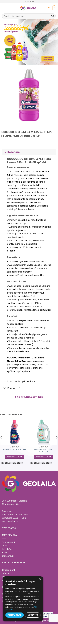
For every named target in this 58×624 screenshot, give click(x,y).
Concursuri (7, 555)
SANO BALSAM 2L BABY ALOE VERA (43, 450)
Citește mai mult (14, 457)
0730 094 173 (9, 528)
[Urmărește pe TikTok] (30, 2)
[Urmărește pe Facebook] (25, 2)
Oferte (5, 545)
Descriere (13, 152)
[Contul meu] (49, 8)
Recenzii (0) (14, 388)
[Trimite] (52, 16)
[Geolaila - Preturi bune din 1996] (28, 8)
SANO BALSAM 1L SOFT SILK (14, 449)
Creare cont (8, 542)
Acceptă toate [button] (14, 615)
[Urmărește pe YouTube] (33, 2)
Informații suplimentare (21, 381)
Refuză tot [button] (33, 615)
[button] (3, 8)
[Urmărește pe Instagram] (27, 2)
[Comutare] (4, 152)
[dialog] (23, 598)
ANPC (5, 552)
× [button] (40, 579)
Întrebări (6, 549)
